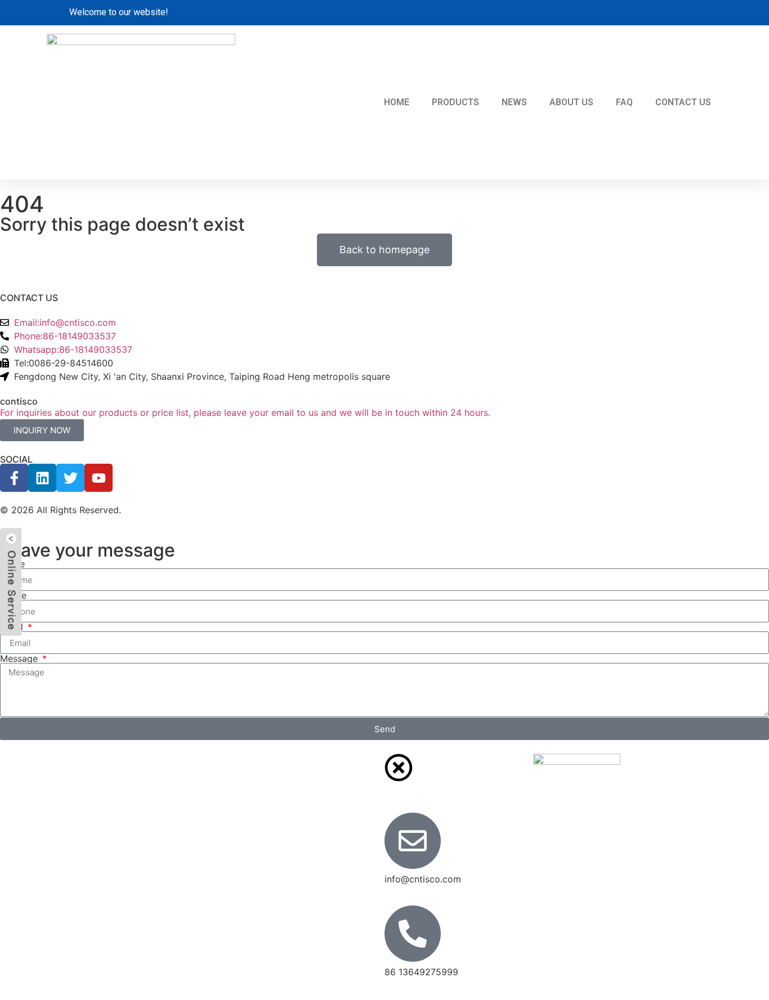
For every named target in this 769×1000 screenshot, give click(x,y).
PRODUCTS (455, 102)
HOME (396, 102)
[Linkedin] (42, 478)
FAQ (624, 102)
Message (20, 658)
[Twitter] (70, 478)
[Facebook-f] (14, 478)
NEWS (514, 102)
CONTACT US (683, 102)
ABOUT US (571, 102)
